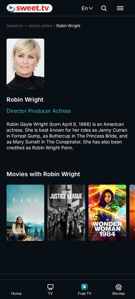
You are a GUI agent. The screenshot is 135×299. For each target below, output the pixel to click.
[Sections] (120, 8)
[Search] (104, 8)
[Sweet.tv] (29, 8)
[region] (67, 213)
